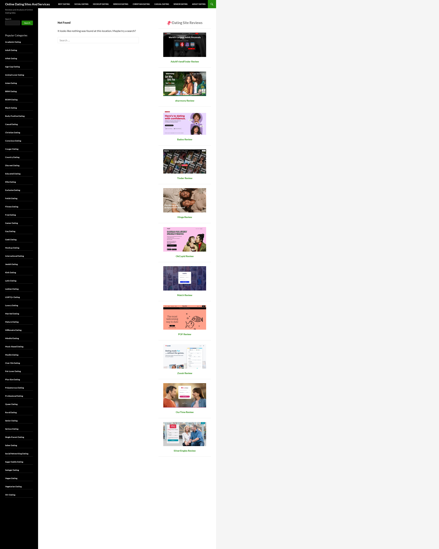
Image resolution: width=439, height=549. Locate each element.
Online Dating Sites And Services (27, 4)
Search (8, 19)
